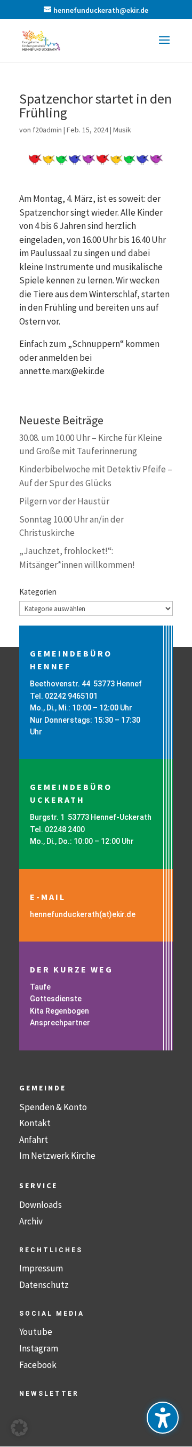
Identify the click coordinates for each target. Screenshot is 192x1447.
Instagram (38, 1348)
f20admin (47, 130)
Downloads (40, 1205)
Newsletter (49, 1393)
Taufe (40, 987)
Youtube (35, 1332)
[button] (164, 47)
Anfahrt (33, 1139)
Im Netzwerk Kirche (57, 1155)
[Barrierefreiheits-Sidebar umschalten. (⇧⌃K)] (163, 1418)
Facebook (38, 1365)
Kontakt (35, 1123)
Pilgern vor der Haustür (64, 501)
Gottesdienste (56, 998)
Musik (122, 130)
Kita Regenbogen (59, 1011)
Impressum (41, 1268)
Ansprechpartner (60, 1022)
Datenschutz (44, 1285)
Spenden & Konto (53, 1107)
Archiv (31, 1221)
